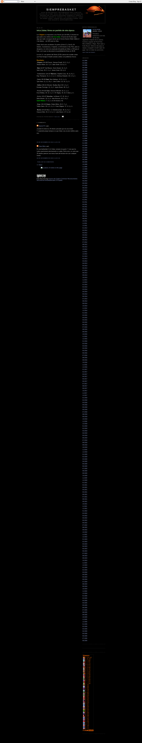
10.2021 (84, 504)
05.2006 (84, 67)
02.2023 (84, 541)
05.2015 (84, 322)
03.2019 (84, 431)
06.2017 (84, 381)
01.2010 (84, 171)
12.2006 (84, 84)
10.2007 (84, 108)
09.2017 (84, 388)
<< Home (39, 165)
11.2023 (84, 563)
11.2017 (84, 393)
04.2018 (84, 405)
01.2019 (84, 426)
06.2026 (84, 636)
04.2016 (84, 348)
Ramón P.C (42, 126)
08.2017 (84, 386)
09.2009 (84, 162)
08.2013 (84, 273)
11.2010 (84, 195)
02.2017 (84, 372)
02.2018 (84, 400)
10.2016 (84, 362)
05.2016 (84, 350)
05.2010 (84, 181)
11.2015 (84, 336)
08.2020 (84, 471)
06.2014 (84, 296)
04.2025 (84, 603)
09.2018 (84, 416)
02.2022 (84, 513)
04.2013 (84, 263)
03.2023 (84, 544)
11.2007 (84, 110)
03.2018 (84, 402)
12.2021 (84, 508)
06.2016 (84, 353)
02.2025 (84, 598)
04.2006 (84, 65)
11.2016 (84, 365)
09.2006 (84, 77)
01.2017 (84, 369)
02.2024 (84, 570)
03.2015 (84, 317)
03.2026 (84, 629)
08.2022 (84, 527)
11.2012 (84, 251)
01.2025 (84, 596)
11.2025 (84, 619)
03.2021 (84, 487)
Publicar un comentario (45, 162)
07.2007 (84, 100)
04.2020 (84, 461)
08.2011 (84, 216)
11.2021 (84, 506)
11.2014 (84, 308)
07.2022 (84, 525)
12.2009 (84, 169)
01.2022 (84, 511)
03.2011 (84, 204)
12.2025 (84, 621)
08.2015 (84, 329)
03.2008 (84, 119)
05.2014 (84, 294)
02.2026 (84, 626)
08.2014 (84, 301)
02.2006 (84, 60)
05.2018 (84, 407)
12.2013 (84, 282)
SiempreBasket (61, 9)
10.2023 (84, 560)
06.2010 (84, 183)
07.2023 (84, 553)
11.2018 (84, 421)
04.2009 (84, 150)
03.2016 (84, 346)
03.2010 (84, 176)
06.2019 (84, 438)
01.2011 (84, 199)
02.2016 (84, 343)
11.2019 (84, 449)
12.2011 (84, 225)
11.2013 (84, 280)
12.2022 (84, 537)
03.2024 (84, 572)
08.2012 (84, 244)
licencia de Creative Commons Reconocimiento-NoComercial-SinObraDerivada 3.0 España (57, 179)
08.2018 (84, 414)
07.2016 (84, 355)
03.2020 (84, 459)
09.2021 (84, 501)
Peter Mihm (42, 146)
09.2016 (84, 360)
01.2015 (84, 313)
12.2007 (84, 112)
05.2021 (84, 492)
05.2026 (84, 633)
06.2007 (84, 98)
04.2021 (84, 489)
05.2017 (84, 379)
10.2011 (84, 221)
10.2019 (84, 447)
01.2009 (84, 143)
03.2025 (84, 600)
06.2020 (84, 466)
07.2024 (84, 581)
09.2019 (84, 445)
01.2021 (84, 482)
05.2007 (84, 96)
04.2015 (84, 320)
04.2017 (84, 376)
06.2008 (84, 126)
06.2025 (84, 607)
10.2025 (84, 617)
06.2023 (84, 551)
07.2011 (84, 214)
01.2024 (84, 567)
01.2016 (84, 341)
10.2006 (84, 79)
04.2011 (84, 206)
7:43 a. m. (57, 116)
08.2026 (84, 640)
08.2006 (84, 74)
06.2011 (84, 211)
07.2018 (84, 412)
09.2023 (84, 558)
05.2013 (84, 265)
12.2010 (84, 197)
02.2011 (84, 202)
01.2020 (84, 454)
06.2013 (84, 268)
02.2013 (84, 258)
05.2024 (84, 577)
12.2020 (84, 480)
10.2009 (84, 164)
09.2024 (84, 586)
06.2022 (84, 522)
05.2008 (84, 124)
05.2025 (84, 605)
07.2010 (84, 185)
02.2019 (84, 428)
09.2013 (84, 275)
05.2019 (84, 435)
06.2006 (84, 70)
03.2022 (84, 515)
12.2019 (84, 452)
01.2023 (84, 539)
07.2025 (84, 610)
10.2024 (84, 589)
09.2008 (84, 133)
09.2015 (84, 331)
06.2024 (84, 579)
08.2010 (84, 188)
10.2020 (84, 475)
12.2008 (84, 140)
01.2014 (84, 284)
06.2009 (84, 155)
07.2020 (84, 468)
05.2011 (84, 209)
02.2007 (84, 89)
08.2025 (84, 612)
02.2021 (84, 485)
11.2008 (84, 138)
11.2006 (84, 82)
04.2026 (84, 631)
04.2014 (84, 291)
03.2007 (84, 91)
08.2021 (84, 499)
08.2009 (84, 159)
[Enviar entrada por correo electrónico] (62, 116)
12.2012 (84, 254)
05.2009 (84, 152)
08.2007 (84, 103)
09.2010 (84, 190)
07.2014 (84, 299)
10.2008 (84, 136)
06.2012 (84, 240)
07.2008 (84, 129)
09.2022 (84, 530)
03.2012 (84, 233)
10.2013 (84, 277)
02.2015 (84, 315)
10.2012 (84, 249)
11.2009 (84, 166)
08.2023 (84, 555)
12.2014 (84, 310)
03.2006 (84, 63)
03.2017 (84, 374)
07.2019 (84, 440)
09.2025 (84, 614)
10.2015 (84, 334)
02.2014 (84, 287)
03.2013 (84, 261)
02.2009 (84, 145)
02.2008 (84, 117)
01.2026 (84, 624)
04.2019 (84, 433)
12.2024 (84, 593)
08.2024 (84, 584)
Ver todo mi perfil (88, 52)
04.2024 (84, 574)
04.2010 (84, 178)
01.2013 (84, 256)
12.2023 (84, 565)
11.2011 (84, 223)
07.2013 (84, 270)
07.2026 (84, 638)
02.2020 (84, 456)
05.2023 (84, 548)
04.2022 (84, 518)
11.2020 (84, 478)
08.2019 (84, 442)
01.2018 (84, 397)
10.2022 (84, 532)
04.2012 (84, 235)
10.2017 (84, 390)
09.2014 (84, 303)
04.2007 (84, 93)
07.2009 (84, 157)
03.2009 (84, 148)
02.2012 (84, 230)
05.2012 (84, 237)
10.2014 (84, 306)
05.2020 (84, 464)
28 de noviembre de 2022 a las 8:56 (48, 142)
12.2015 (84, 339)
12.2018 (84, 423)
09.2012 (84, 247)
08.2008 (84, 131)
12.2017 (84, 395)
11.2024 (84, 591)
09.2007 (84, 105)
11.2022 (84, 534)
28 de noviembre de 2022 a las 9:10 (48, 158)
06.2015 (84, 324)
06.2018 (84, 409)
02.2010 (84, 174)
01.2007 (84, 86)
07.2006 (84, 72)
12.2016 (84, 367)
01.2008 (84, 115)
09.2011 (84, 218)
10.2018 (84, 419)
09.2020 (84, 473)
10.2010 (84, 192)
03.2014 (84, 289)
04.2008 (84, 122)
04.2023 (84, 546)
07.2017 (84, 383)
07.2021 (84, 497)
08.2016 (84, 357)
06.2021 (84, 494)
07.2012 (84, 242)
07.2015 (84, 327)
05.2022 (84, 520)
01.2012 (84, 228)
